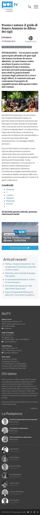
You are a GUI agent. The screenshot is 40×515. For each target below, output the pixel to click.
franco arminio (8, 47)
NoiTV (9, 512)
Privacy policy (16, 512)
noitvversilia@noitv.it (10, 342)
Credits (23, 512)
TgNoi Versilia (9, 234)
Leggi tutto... (34, 408)
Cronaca (7, 37)
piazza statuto (20, 47)
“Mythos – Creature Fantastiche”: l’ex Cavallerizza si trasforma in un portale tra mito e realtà (20, 267)
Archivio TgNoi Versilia (18, 248)
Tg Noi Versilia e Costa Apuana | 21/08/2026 (16, 239)
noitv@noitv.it (7, 328)
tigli (29, 47)
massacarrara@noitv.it (10, 353)
